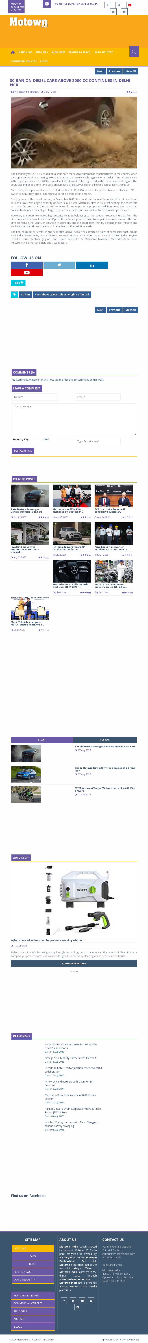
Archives (19, 1319)
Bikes (32, 1264)
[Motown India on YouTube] (130, 5)
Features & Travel (80, 52)
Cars (32, 1256)
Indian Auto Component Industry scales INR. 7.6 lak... (111, 586)
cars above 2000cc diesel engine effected (62, 294)
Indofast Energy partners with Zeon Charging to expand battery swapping (72, 1124)
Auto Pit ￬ (42, 52)
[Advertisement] (74, 36)
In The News (21, 1036)
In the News (25, 52)
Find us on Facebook (28, 1195)
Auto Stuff (58, 52)
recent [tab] (42, 740)
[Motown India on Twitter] (119, 5)
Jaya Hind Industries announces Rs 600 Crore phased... (25, 549)
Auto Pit (20, 1248)
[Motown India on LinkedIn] (124, 11)
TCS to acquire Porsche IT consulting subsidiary (110, 510)
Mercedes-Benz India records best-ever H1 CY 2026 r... (70, 586)
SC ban (25, 294)
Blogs (43, 61)
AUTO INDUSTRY (104, 52)
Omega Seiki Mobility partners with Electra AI (71, 1058)
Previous (114, 71)
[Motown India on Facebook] (108, 5)
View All (131, 71)
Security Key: (21, 439)
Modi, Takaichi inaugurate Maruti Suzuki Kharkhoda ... (28, 623)
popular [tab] (105, 740)
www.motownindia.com (74, 1279)
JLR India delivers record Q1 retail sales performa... (69, 548)
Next (100, 71)
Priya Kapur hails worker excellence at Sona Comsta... (112, 548)
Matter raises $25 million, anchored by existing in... (68, 510)
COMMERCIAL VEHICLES (23, 61)
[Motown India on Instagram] (113, 11)
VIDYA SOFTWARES (129, 1339)
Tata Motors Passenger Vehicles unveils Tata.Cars (26, 510)
